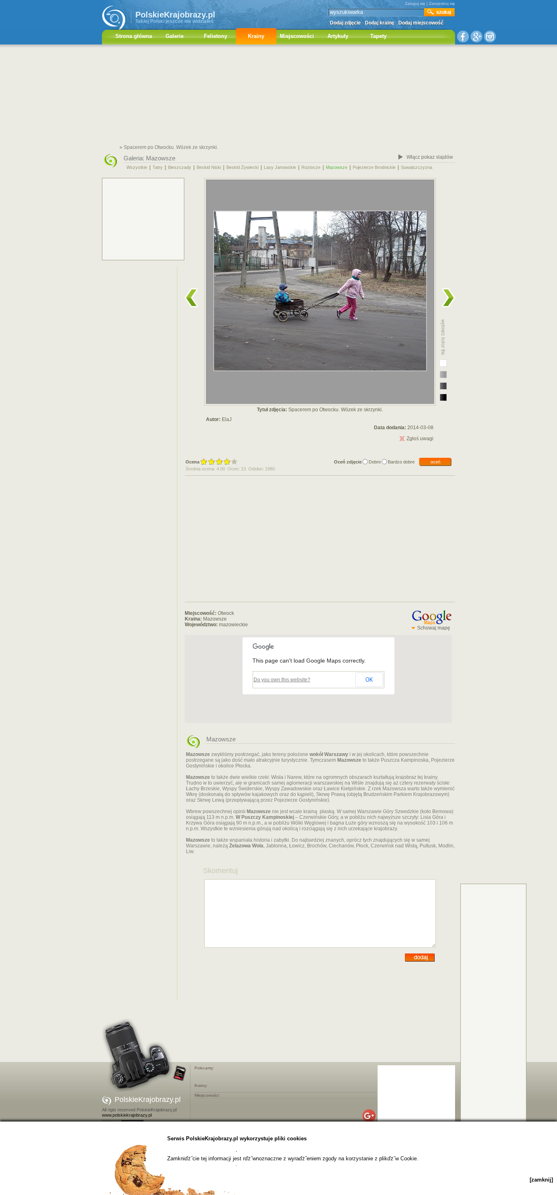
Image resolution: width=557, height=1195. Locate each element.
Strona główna (133, 36)
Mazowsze (160, 158)
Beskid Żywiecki (242, 167)
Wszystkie (136, 167)
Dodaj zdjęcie (345, 23)
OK (369, 679)
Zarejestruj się (442, 3)
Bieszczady (179, 167)
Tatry (158, 167)
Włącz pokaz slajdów (430, 157)
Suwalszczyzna (416, 167)
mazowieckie (233, 624)
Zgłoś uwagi (420, 438)
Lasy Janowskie (280, 167)
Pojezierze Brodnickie (374, 167)
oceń (435, 461)
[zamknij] (541, 1180)
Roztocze (310, 167)
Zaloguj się (415, 3)
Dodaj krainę (379, 23)
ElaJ (227, 419)
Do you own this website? (282, 680)
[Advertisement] (278, 96)
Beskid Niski (209, 167)
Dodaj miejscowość (421, 23)
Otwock (226, 613)
